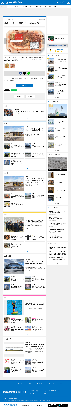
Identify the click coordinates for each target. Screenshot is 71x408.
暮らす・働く (39, 6)
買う (31, 6)
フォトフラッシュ (8, 19)
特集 (55, 6)
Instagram (63, 2)
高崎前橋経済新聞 (14, 2)
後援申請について (47, 393)
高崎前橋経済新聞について (34, 390)
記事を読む (24, 85)
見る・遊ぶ (24, 6)
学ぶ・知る (48, 6)
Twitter (60, 2)
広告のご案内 (32, 393)
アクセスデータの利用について (35, 391)
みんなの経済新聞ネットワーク (10, 405)
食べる (16, 6)
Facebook (57, 2)
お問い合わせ (46, 391)
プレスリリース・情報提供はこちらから (52, 390)
